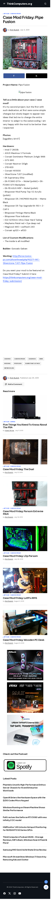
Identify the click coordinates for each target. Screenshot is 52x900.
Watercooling (9, 368)
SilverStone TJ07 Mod (32, 363)
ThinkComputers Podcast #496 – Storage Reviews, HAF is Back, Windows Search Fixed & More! (25, 840)
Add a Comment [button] (15, 384)
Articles (6, 13)
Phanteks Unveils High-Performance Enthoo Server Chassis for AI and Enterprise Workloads (24, 788)
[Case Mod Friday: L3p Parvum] (25, 538)
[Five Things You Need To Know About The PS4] (25, 407)
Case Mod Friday (15, 13)
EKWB (41, 359)
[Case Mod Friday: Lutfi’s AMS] (25, 580)
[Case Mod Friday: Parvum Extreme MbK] (25, 493)
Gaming (12, 421)
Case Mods (32, 359)
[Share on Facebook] (14, 75)
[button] (4, 3)
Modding (7, 363)
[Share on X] (36, 75)
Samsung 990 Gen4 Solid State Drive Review (24, 850)
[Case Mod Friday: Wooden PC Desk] (25, 622)
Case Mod (7, 359)
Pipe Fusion (17, 363)
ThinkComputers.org (19, 3)
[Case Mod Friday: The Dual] (25, 451)
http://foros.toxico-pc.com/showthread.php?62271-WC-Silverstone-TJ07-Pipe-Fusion (21, 260)
